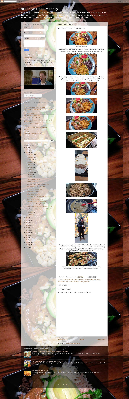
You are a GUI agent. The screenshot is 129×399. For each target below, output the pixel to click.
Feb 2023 (30, 212)
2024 (27, 150)
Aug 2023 (30, 164)
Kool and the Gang (91, 279)
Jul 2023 (30, 167)
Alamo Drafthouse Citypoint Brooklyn (74, 279)
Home (82, 340)
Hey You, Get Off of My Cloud (40, 370)
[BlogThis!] (90, 277)
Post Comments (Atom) (73, 343)
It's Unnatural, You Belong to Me (36, 196)
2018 (27, 227)
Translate (38, 98)
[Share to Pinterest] (95, 277)
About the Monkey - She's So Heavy (34, 107)
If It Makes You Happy (33, 191)
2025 (27, 147)
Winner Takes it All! (32, 181)
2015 (27, 235)
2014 (27, 237)
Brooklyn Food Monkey (39, 9)
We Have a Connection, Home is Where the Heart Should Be (50, 351)
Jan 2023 (30, 214)
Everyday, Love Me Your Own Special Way (39, 206)
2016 (27, 232)
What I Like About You (33, 194)
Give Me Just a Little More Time (36, 201)
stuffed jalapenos (84, 281)
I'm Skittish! (28, 57)
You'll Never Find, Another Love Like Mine (39, 209)
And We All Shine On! (30, 113)
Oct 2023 (30, 159)
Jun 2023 (30, 169)
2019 (27, 225)
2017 (27, 230)
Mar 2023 (30, 177)
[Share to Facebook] (94, 277)
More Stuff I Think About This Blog (34, 133)
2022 (27, 217)
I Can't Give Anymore (33, 179)
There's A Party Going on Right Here (38, 184)
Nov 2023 (30, 157)
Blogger (68, 385)
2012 (27, 242)
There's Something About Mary (33, 118)
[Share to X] (92, 277)
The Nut (26, 131)
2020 (27, 222)
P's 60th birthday (73, 281)
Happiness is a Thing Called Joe (36, 204)
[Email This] (88, 277)
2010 (27, 247)
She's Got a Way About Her (35, 199)
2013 (27, 240)
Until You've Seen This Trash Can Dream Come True (47, 361)
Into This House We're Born (32, 115)
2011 (27, 245)
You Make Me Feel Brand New (36, 186)
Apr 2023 (30, 174)
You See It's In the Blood (34, 189)
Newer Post (62, 340)
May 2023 (30, 172)
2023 (27, 152)
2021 (27, 220)
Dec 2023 (30, 154)
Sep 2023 (30, 162)
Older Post (101, 340)
